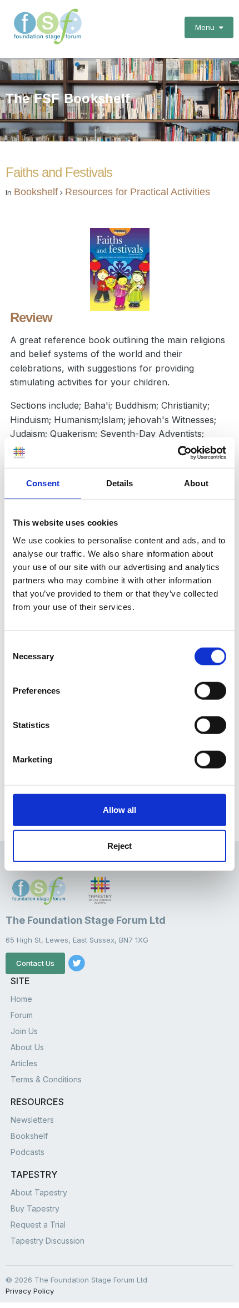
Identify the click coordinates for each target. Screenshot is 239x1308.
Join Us (24, 1031)
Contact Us (35, 963)
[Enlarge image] (120, 268)
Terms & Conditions (46, 1079)
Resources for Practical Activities (137, 191)
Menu (207, 27)
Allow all (119, 809)
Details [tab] (119, 483)
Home (21, 999)
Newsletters (32, 1119)
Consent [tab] (42, 483)
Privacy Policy (30, 1290)
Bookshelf (36, 191)
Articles (24, 1063)
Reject (119, 846)
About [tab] (196, 483)
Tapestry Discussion (47, 1240)
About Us (27, 1047)
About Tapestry (39, 1192)
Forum (22, 1015)
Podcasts (27, 1152)
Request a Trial (38, 1224)
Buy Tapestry (35, 1208)
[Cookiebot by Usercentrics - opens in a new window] (177, 452)
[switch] (210, 690)
